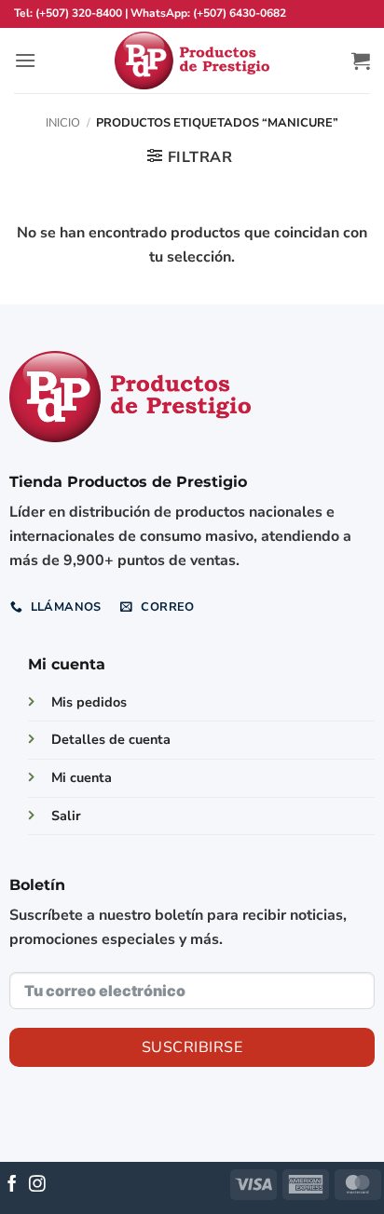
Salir (66, 815)
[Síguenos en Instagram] (37, 1185)
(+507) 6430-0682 (239, 13)
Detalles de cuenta (111, 739)
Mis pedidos (89, 702)
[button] (25, 60)
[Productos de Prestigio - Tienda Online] (192, 61)
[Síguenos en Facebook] (12, 1185)
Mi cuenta (81, 777)
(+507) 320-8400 (78, 13)
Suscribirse (192, 1047)
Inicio (63, 123)
